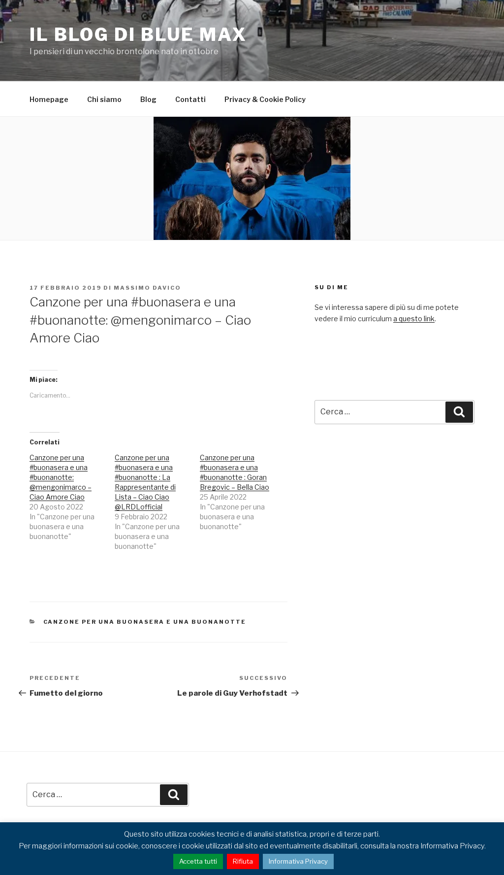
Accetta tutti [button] (198, 861)
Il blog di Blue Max (138, 34)
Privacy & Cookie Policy (265, 99)
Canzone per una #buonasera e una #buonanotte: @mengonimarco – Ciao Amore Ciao (61, 477)
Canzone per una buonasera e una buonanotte (145, 621)
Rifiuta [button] (243, 861)
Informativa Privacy (298, 861)
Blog (148, 99)
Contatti (190, 99)
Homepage (49, 99)
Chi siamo (104, 99)
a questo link (414, 318)
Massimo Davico (147, 287)
